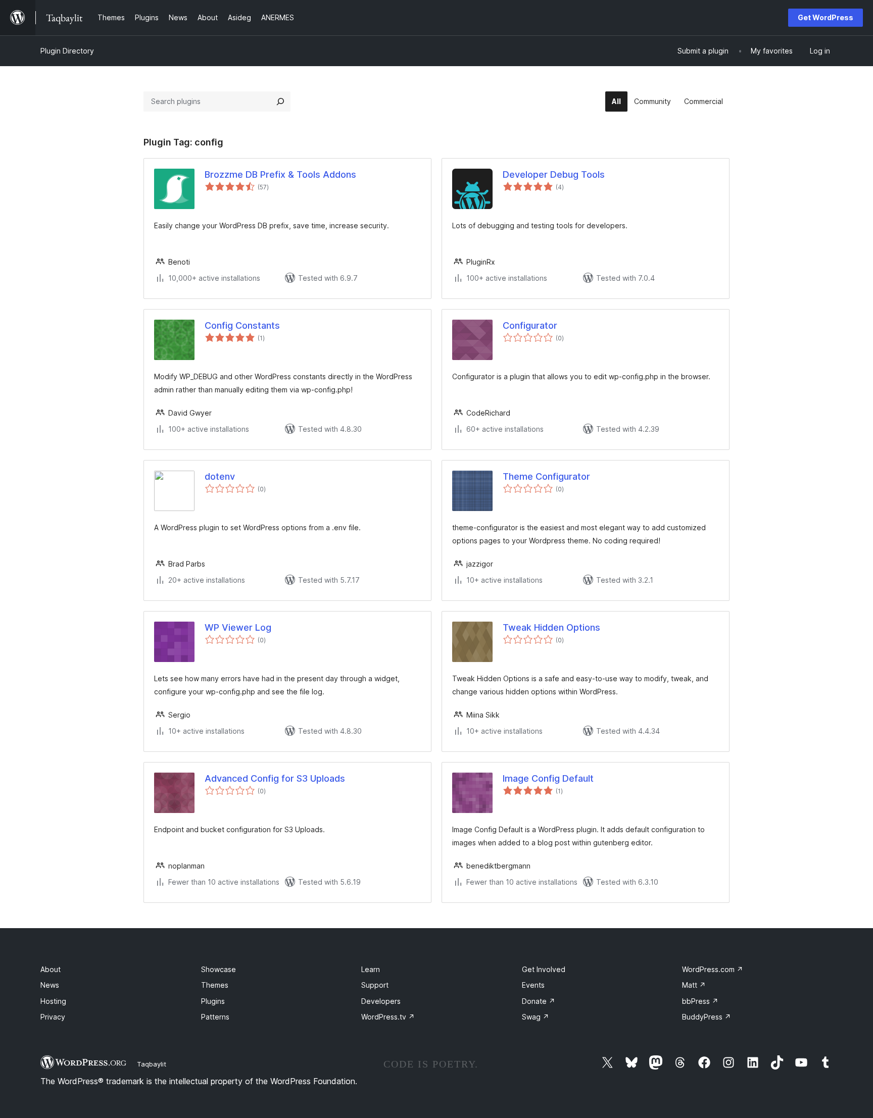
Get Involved (543, 969)
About (50, 969)
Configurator (530, 325)
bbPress (700, 1001)
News (49, 985)
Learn (370, 969)
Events (533, 985)
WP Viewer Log (238, 627)
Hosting (53, 1001)
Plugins (213, 1001)
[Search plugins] (280, 101)
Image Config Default (548, 778)
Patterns (215, 1016)
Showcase (218, 969)
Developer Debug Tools (554, 174)
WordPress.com (712, 969)
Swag (535, 1016)
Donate (538, 1001)
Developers (381, 1001)
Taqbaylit (151, 1064)
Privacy (52, 1016)
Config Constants (242, 325)
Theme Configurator (546, 476)
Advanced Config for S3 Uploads (275, 778)
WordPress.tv (388, 1016)
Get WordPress (825, 17)
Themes (214, 985)
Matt (694, 985)
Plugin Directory (67, 50)
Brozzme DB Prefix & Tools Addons (280, 174)
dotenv (220, 476)
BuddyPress (706, 1016)
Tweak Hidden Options (551, 627)
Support (375, 985)
